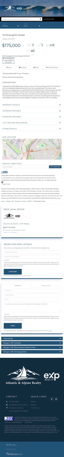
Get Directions (55, 166)
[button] (40, 19)
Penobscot (18, 201)
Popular (5, 26)
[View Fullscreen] (5, 147)
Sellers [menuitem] (33, 402)
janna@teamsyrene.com (18, 405)
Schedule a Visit (46, 285)
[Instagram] (56, 399)
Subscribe (13, 271)
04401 (30, 201)
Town (26, 26)
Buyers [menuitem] (33, 405)
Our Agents (13, 232)
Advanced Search (48, 19)
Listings (8, 201)
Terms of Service (45, 331)
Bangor (24, 201)
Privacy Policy (6, 184)
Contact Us (7, 232)
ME (13, 201)
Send (13, 325)
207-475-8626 (10, 227)
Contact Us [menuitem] (35, 408)
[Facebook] (52, 399)
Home (3, 201)
